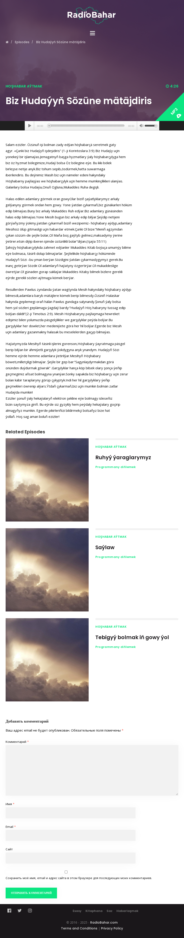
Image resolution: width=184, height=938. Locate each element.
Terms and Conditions (79, 928)
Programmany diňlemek (115, 467)
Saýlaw (104, 547)
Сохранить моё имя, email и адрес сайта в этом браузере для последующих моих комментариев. (79, 878)
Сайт (9, 849)
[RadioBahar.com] (92, 12)
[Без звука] (141, 126)
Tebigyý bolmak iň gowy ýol (132, 637)
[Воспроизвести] (29, 125)
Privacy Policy (112, 928)
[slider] (151, 125)
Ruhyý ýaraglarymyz (123, 457)
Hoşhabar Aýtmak (24, 86)
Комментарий (17, 742)
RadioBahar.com (104, 922)
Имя (10, 804)
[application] (92, 125)
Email (11, 827)
